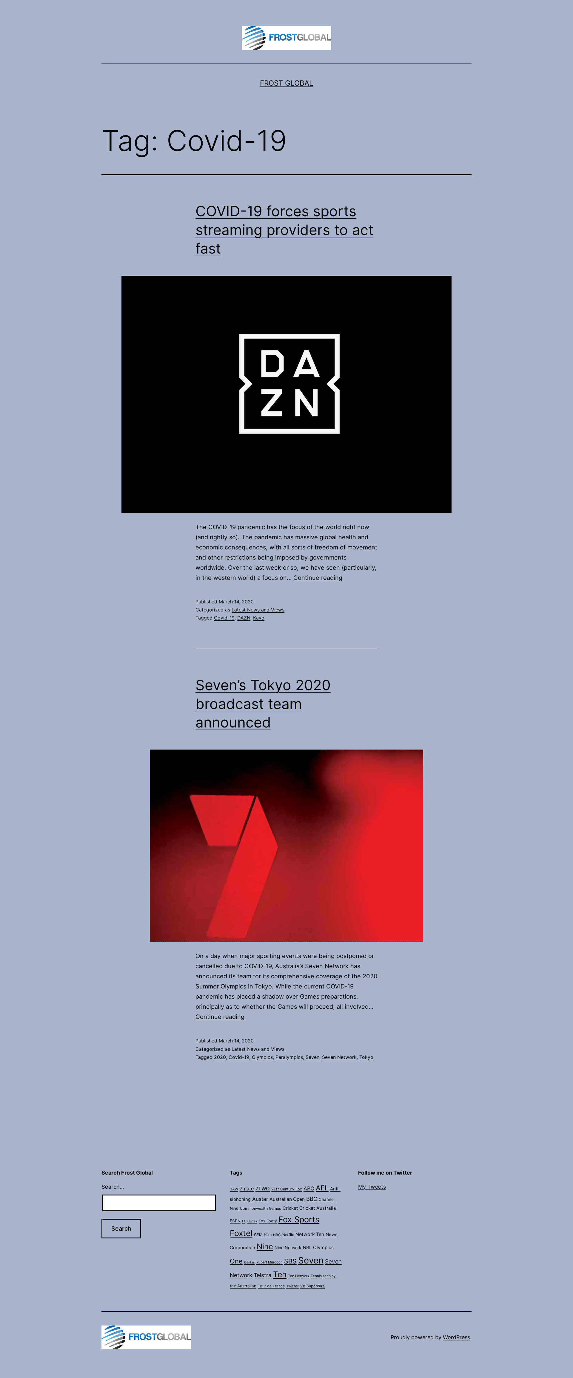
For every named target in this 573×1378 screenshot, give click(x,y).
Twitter (292, 1286)
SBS (290, 1261)
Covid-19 (224, 618)
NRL (307, 1247)
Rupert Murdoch (269, 1262)
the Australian (243, 1285)
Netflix (288, 1234)
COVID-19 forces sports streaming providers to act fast (284, 229)
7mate (247, 1189)
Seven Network (339, 1057)
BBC (311, 1198)
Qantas (249, 1262)
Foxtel (241, 1233)
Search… (112, 1187)
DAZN (243, 618)
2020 (220, 1057)
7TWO (262, 1189)
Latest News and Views (258, 610)
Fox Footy (268, 1221)
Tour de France (271, 1286)
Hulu (268, 1234)
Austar (260, 1199)
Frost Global (286, 83)
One (236, 1261)
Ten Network (298, 1276)
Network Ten (309, 1234)
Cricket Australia (317, 1208)
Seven (312, 1057)
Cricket (290, 1208)
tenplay (329, 1276)
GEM (258, 1234)
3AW (234, 1189)
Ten (279, 1274)
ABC (309, 1188)
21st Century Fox (286, 1189)
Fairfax (252, 1221)
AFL (322, 1188)
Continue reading (317, 577)
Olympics (262, 1057)
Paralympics (289, 1057)
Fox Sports (298, 1219)
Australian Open (287, 1199)
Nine (265, 1246)
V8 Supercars (312, 1286)
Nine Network (288, 1247)
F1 (243, 1221)
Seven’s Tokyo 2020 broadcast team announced (263, 703)
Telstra (263, 1275)
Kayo (258, 618)
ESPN (235, 1220)
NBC (277, 1235)
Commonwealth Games (260, 1208)
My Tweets (372, 1187)
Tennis (316, 1276)
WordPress (456, 1337)
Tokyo (366, 1057)
